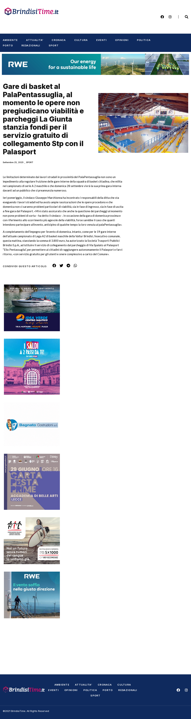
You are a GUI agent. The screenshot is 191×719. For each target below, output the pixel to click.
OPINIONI (121, 39)
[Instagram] (170, 16)
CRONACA (59, 39)
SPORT (54, 45)
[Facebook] (162, 16)
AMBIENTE (10, 39)
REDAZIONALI (30, 45)
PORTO (8, 45)
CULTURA (81, 39)
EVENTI (101, 39)
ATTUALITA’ (34, 39)
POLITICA (144, 39)
